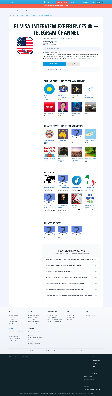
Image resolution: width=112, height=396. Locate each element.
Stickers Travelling (31, 15)
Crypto (11, 328)
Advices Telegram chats (54, 317)
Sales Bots (12, 323)
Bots (93, 370)
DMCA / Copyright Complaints (92, 389)
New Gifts (69, 319)
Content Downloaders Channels (34, 344)
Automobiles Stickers (34, 323)
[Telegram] (56, 69)
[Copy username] (72, 38)
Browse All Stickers (33, 315)
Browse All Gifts (71, 315)
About (86, 383)
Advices (41, 350)
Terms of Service (89, 379)
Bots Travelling (20, 15)
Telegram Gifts (13, 340)
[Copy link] (67, 69)
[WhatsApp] (64, 69)
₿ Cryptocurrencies (62, 2)
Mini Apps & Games (14, 338)
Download (72, 2)
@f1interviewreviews (62, 38)
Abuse (93, 2)
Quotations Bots (13, 319)
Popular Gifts (70, 317)
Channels (94, 356)
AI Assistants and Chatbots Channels (35, 335)
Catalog (85, 2)
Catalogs (63, 350)
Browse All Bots (13, 315)
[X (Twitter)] (60, 69)
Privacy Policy (88, 376)
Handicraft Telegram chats (54, 319)
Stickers (94, 363)
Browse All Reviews (91, 315)
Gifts (93, 366)
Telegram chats (96, 360)
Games (69, 350)
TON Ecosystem (13, 334)
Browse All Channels (33, 331)
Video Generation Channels (35, 337)
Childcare (56, 350)
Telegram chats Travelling (45, 15)
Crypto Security (13, 336)
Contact (86, 386)
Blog (80, 2)
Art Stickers (31, 319)
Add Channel (51, 2)
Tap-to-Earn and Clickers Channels (35, 340)
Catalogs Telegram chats (54, 323)
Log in (98, 2)
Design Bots (12, 317)
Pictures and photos (79, 350)
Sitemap (94, 373)
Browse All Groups (52, 315)
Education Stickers (33, 317)
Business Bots (13, 321)
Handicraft (48, 350)
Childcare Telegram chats (54, 321)
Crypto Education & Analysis (17, 331)
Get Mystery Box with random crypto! (56, 5)
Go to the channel (54, 64)
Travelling (54, 41)
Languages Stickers (33, 321)
